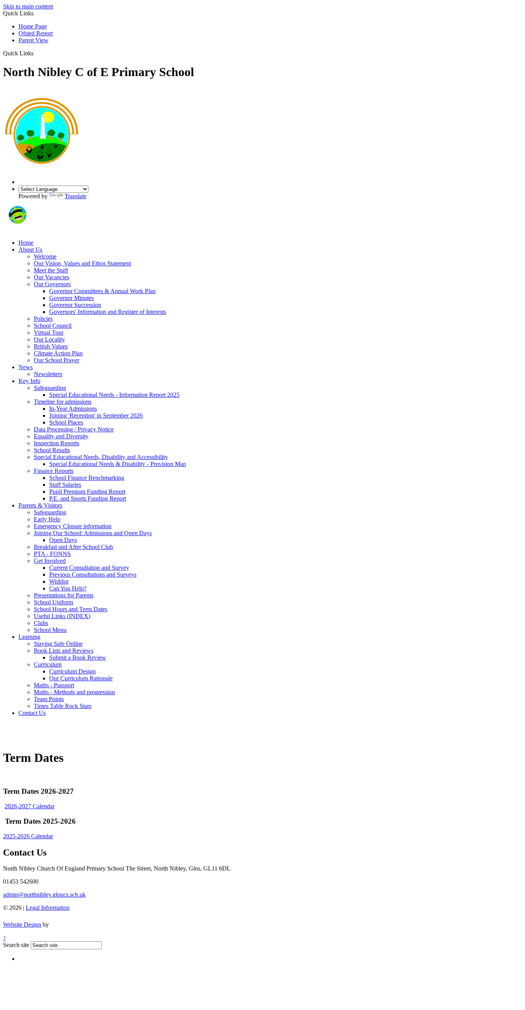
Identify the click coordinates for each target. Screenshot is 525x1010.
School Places (66, 422)
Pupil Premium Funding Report (87, 491)
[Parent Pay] (44, 229)
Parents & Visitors (40, 505)
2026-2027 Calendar (30, 806)
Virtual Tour (48, 332)
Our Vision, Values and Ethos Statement (82, 263)
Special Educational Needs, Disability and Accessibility (101, 457)
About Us (30, 249)
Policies (43, 318)
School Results (52, 450)
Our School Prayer (56, 360)
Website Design (22, 924)
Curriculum (47, 664)
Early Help (47, 519)
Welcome (45, 256)
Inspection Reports (56, 443)
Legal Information (48, 907)
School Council (52, 325)
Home (25, 242)
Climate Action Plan (58, 353)
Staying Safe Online (58, 643)
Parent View (33, 40)
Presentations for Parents (63, 595)
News (25, 367)
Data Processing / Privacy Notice (74, 429)
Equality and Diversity (61, 436)
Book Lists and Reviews (63, 650)
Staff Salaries (65, 484)
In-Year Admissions (73, 408)
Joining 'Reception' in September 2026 (96, 415)
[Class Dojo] (17, 229)
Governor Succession (75, 305)
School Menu (50, 630)
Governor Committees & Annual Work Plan (102, 291)
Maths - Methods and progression (74, 692)
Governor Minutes (71, 298)
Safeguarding (50, 388)
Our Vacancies (51, 277)
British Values (51, 346)
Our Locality (49, 339)
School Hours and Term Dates (70, 609)
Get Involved (50, 560)
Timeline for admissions (62, 401)
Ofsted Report (35, 33)
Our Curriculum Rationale (81, 678)
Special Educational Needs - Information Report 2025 (114, 394)
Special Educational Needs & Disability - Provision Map (117, 464)
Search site (16, 945)
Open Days (63, 540)
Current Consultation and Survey (89, 567)
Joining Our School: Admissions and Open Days (93, 533)
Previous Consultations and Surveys (92, 574)
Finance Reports (53, 471)
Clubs (41, 623)
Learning (29, 637)
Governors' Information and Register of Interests (107, 311)
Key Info (29, 381)
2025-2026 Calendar (28, 836)
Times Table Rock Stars (62, 706)
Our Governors (52, 284)
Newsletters (48, 374)
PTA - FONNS (52, 554)
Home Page (32, 26)
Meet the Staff (51, 270)
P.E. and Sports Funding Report (87, 498)
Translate (75, 196)
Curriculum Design (72, 671)
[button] (36, 53)
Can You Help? (67, 588)
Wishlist (58, 581)
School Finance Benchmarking (86, 477)
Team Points (49, 699)
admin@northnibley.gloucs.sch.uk (44, 894)
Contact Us (32, 713)
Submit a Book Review (77, 657)
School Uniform (53, 602)
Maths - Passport (54, 685)
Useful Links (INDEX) (62, 616)
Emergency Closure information (72, 526)
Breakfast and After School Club (73, 547)
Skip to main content (28, 6)
